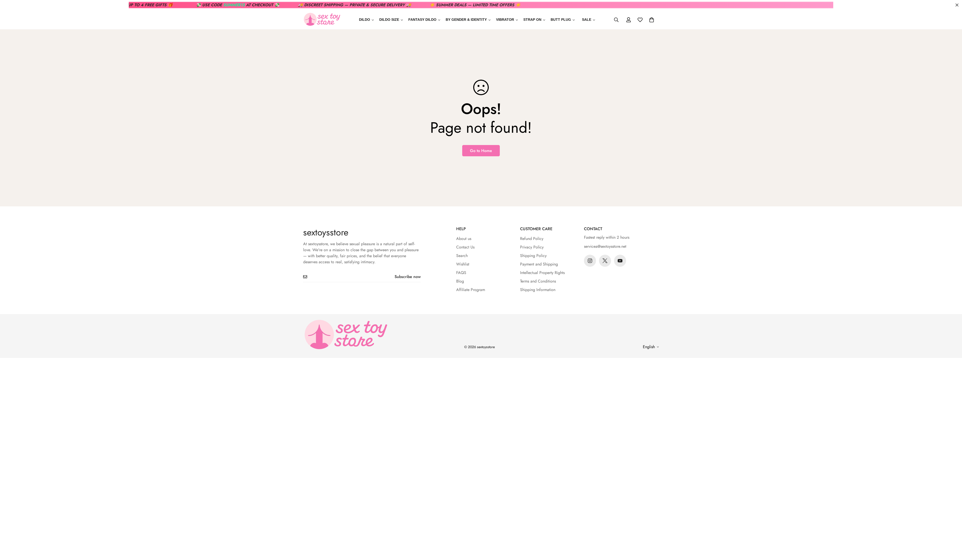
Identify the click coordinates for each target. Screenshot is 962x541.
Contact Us (465, 247)
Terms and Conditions (538, 281)
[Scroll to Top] (952, 513)
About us (463, 238)
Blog (460, 281)
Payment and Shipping (539, 264)
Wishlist (462, 264)
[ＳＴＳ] (322, 19)
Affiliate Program (470, 290)
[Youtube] (620, 261)
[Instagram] (590, 261)
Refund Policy (531, 238)
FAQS (461, 273)
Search (462, 255)
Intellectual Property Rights (542, 273)
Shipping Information (537, 290)
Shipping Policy (533, 255)
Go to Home (481, 151)
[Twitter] (605, 261)
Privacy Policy (532, 247)
